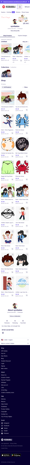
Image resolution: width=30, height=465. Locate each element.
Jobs (2, 387)
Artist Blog (4, 390)
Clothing (10, 12)
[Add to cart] (21, 60)
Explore (3, 12)
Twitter (6, 428)
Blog (2, 358)
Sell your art (4, 385)
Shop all (25, 41)
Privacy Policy (13, 443)
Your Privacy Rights (6, 416)
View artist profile (15, 30)
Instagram (6, 423)
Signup (3, 366)
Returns (3, 401)
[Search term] (19, 6)
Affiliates (3, 382)
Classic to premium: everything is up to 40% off (15, 1)
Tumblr (6, 430)
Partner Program (5, 380)
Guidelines (4, 406)
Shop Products (7, 35)
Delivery (3, 399)
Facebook (6, 425)
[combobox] (19, 7)
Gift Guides (4, 351)
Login (2, 363)
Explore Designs (22, 35)
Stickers (18, 12)
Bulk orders (4, 368)
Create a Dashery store (7, 392)
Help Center (4, 404)
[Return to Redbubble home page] (8, 6)
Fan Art (3, 353)
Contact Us (4, 414)
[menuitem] (3, 12)
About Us (3, 375)
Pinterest (6, 433)
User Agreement (5, 443)
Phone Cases (25, 12)
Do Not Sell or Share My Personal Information (12, 445)
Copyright (4, 411)
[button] (15, 1)
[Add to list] (10, 45)
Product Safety (5, 409)
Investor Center (5, 377)
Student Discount (6, 361)
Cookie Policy (4, 448)
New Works (4, 356)
